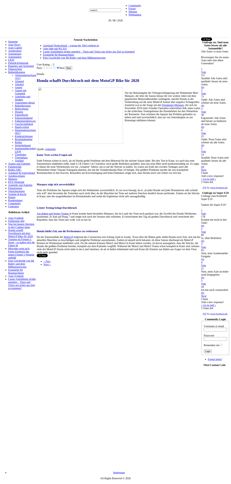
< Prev (47, 261)
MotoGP (68, 237)
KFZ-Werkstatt (16, 182)
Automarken (14, 56)
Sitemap (133, 11)
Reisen (11, 197)
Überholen (20, 154)
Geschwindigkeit (24, 124)
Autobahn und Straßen (22, 98)
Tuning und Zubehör (19, 163)
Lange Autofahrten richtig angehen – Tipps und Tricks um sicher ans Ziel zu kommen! (22, 284)
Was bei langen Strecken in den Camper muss (21, 226)
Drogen (19, 111)
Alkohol (19, 84)
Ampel (18, 87)
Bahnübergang (23, 105)
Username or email (214, 326)
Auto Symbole (16, 218)
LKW (11, 60)
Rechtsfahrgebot (23, 139)
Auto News (14, 44)
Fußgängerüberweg (25, 121)
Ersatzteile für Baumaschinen (16, 271)
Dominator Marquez (173, 105)
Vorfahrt (19, 160)
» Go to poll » (208, 179)
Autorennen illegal (25, 102)
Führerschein (15, 69)
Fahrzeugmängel (24, 118)
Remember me (211, 345)
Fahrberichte (14, 166)
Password (209, 335)
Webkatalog (135, 14)
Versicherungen (16, 191)
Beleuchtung (21, 108)
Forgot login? (215, 359)
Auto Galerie (15, 47)
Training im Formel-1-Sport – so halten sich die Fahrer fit (21, 242)
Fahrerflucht (21, 114)
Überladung (21, 157)
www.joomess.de (218, 187)
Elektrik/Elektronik (18, 63)
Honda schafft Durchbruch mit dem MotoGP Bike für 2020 (20, 233)
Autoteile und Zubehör (20, 185)
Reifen (18, 142)
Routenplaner (15, 200)
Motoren (12, 179)
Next (203, 169)
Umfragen (13, 206)
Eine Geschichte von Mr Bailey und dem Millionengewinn (21, 263)
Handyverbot (22, 127)
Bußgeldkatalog (16, 72)
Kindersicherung (24, 136)
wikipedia (50, 149)
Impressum (119, 472)
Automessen (14, 53)
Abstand (19, 81)
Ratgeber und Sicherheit (21, 66)
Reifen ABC (14, 169)
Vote (203, 72)
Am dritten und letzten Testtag (53, 213)
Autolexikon (14, 50)
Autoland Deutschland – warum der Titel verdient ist (71, 45)
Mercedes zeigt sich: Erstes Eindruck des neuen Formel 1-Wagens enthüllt (21, 253)
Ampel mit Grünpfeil (20, 92)
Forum (132, 8)
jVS (204, 187)
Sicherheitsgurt (23, 145)
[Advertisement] (62, 29)
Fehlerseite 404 (16, 221)
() (202, 87)
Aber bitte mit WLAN (55, 48)
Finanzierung (15, 188)
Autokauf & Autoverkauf (21, 172)
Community (135, 5)
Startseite (13, 41)
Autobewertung (16, 176)
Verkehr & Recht (17, 194)
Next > (47, 264)
